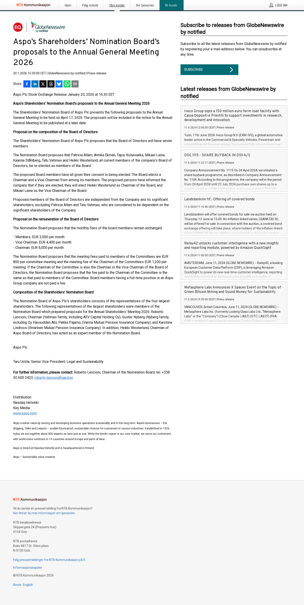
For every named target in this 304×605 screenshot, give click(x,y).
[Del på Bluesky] (59, 84)
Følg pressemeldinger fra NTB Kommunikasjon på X (49, 560)
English (28, 585)
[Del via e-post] (75, 84)
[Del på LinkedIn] (35, 84)
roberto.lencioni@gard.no (53, 378)
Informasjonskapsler (27, 567)
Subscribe (193, 69)
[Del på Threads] (51, 84)
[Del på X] (43, 84)
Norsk (17, 585)
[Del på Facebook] (26, 84)
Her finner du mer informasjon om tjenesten (44, 513)
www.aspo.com (25, 413)
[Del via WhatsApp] (67, 84)
